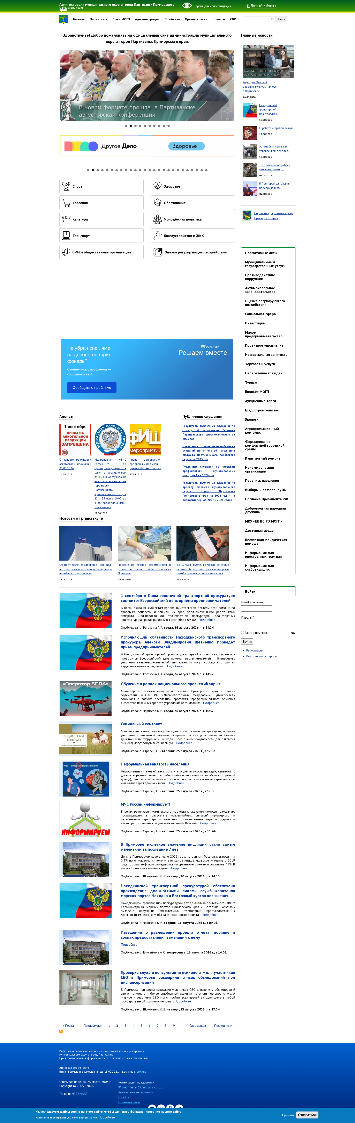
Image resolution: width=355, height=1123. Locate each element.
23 (192, 170)
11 (135, 170)
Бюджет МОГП (257, 391)
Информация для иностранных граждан (263, 554)
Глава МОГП (121, 19)
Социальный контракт (141, 723)
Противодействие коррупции (260, 277)
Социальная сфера (260, 313)
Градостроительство (262, 410)
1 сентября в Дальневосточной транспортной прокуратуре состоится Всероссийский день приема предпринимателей (178, 598)
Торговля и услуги (260, 363)
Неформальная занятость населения (155, 764)
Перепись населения (262, 480)
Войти (250, 591)
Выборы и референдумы (265, 489)
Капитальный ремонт (262, 458)
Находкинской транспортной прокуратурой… (269, 109)
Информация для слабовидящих (259, 567)
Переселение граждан (263, 373)
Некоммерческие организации (259, 469)
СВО (233, 19)
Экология (252, 419)
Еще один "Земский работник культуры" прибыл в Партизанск (260, 86)
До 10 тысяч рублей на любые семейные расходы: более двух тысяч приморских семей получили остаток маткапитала (202, 569)
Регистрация (254, 650)
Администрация (147, 19)
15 (154, 170)
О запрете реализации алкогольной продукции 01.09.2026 (75, 464)
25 (202, 170)
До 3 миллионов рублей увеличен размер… (274, 167)
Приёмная (172, 19)
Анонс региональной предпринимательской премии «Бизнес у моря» (145, 464)
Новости (218, 19)
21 (183, 170)
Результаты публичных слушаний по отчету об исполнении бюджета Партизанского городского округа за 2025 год (208, 432)
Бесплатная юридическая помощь (266, 541)
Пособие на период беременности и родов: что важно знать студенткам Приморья (144, 569)
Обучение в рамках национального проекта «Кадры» (170, 683)
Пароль (246, 617)
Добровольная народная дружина (265, 510)
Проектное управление (264, 345)
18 (168, 170)
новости (265, 35)
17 (164, 170)
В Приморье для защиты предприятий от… (274, 186)
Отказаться (307, 1115)
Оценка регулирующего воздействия (265, 302)
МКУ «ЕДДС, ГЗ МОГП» (263, 521)
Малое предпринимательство (263, 334)
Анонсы (66, 416)
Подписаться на (61, 1031)
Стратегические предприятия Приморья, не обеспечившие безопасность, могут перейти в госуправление (85, 569)
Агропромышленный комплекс (262, 430)
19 (173, 170)
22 (187, 170)
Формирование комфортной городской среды (265, 445)
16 (159, 170)
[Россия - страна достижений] (147, 150)
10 (168, 126)
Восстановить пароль (261, 656)
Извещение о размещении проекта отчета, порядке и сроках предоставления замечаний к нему (178, 935)
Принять (288, 1115)
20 (178, 170)
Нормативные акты (261, 252)
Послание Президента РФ (266, 499)
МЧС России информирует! (145, 804)
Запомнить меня (256, 633)
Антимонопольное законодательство (260, 290)
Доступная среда (259, 530)
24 (197, 170)
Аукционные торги (260, 400)
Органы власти (196, 19)
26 (206, 170)
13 (145, 170)
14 (150, 170)
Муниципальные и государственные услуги (265, 264)
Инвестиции (255, 323)
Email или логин (252, 602)
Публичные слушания (202, 416)
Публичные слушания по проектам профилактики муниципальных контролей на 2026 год (208, 471)
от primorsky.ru (89, 518)
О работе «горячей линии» (276, 128)
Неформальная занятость (266, 354)
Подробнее (207, 620)
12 (140, 170)
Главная (79, 19)
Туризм (251, 382)
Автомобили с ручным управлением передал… (274, 149)
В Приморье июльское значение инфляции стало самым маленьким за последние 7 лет (178, 847)
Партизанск (98, 19)
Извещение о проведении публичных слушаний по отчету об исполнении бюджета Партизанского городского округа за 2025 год (208, 452)
